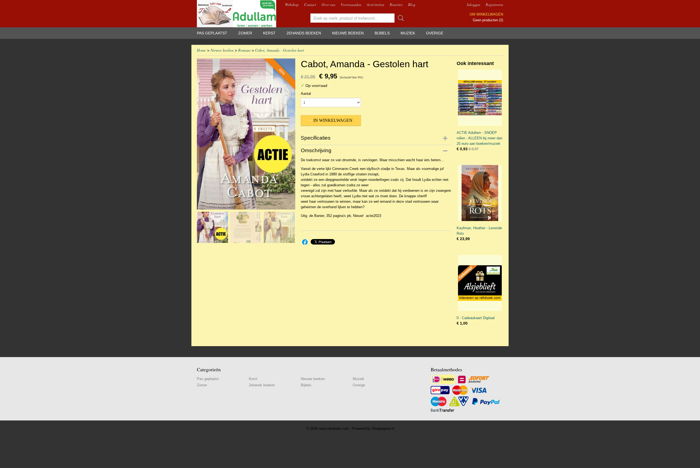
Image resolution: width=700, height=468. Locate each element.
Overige (434, 33)
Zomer (245, 33)
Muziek (408, 33)
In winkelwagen (332, 120)
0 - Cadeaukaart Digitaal (476, 318)
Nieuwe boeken (348, 33)
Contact (310, 4)
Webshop (292, 4)
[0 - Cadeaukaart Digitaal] (480, 283)
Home (201, 50)
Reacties (396, 4)
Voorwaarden (351, 4)
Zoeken (400, 18)
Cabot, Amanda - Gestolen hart (279, 50)
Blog (411, 4)
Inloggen (473, 4)
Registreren (494, 4)
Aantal (306, 94)
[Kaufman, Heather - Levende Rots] (480, 193)
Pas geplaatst (212, 33)
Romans (244, 50)
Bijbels (382, 33)
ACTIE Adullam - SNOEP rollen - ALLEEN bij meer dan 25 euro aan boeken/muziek (479, 138)
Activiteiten (375, 4)
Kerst (269, 33)
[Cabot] (246, 134)
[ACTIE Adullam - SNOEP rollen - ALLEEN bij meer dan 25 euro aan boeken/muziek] (480, 98)
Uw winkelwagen (486, 14)
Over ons (328, 4)
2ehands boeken (304, 33)
